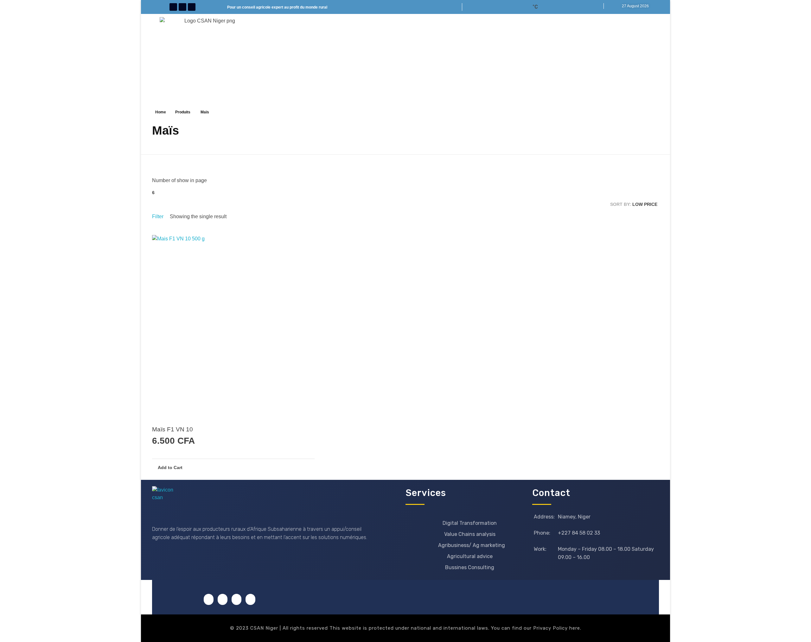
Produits (182, 112)
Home (160, 112)
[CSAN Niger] (167, 501)
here (574, 628)
